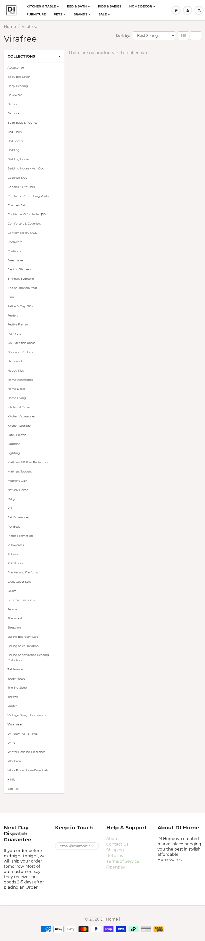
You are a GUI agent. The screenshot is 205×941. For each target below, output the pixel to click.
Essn (11, 297)
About (112, 838)
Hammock (15, 361)
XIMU (11, 779)
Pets (58, 14)
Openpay (115, 867)
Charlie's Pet (17, 205)
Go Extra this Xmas (21, 343)
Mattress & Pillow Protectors (28, 462)
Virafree (15, 724)
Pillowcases (16, 545)
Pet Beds (14, 526)
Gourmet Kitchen (20, 352)
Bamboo (14, 113)
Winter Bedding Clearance (26, 752)
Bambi (13, 104)
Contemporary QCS (22, 233)
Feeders (13, 315)
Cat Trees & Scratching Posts (28, 196)
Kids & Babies (109, 6)
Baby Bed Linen (19, 76)
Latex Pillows (17, 435)
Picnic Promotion (20, 536)
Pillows (13, 554)
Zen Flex (13, 788)
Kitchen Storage (19, 425)
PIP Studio (15, 563)
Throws (13, 697)
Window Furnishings (23, 733)
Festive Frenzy (18, 324)
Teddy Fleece (16, 678)
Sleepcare (14, 627)
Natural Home (18, 490)
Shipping (115, 850)
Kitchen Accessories (21, 416)
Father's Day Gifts (20, 306)
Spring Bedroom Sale (23, 636)
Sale (102, 14)
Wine (11, 742)
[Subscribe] (92, 846)
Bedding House (18, 159)
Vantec (12, 706)
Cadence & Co (17, 177)
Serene (12, 609)
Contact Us (117, 844)
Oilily (11, 499)
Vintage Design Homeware (27, 715)
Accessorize (16, 67)
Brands (80, 14)
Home (10, 26)
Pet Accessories (18, 517)
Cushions (14, 251)
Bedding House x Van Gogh (27, 168)
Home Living (17, 398)
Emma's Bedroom (21, 278)
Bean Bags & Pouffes (22, 122)
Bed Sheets (15, 141)
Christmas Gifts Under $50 (27, 214)
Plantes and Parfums (23, 572)
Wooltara (14, 761)
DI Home (109, 919)
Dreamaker (16, 260)
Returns (114, 855)
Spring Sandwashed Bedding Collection (28, 657)
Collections (21, 56)
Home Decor (140, 6)
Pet (10, 508)
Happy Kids (16, 370)
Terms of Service (122, 861)
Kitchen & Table (41, 6)
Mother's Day (17, 480)
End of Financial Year (22, 288)
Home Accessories (20, 380)
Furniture (36, 14)
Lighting (14, 453)
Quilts (12, 591)
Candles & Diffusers (21, 187)
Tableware (15, 669)
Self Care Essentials (21, 600)
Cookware (15, 242)
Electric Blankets (19, 269)
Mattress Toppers (20, 471)
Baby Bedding (18, 86)
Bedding (14, 150)
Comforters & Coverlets (24, 223)
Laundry (14, 444)
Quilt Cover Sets (19, 581)
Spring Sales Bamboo (23, 646)
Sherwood (15, 618)
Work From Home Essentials (28, 770)
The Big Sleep (17, 687)
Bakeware (15, 95)
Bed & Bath (77, 6)
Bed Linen (15, 132)
